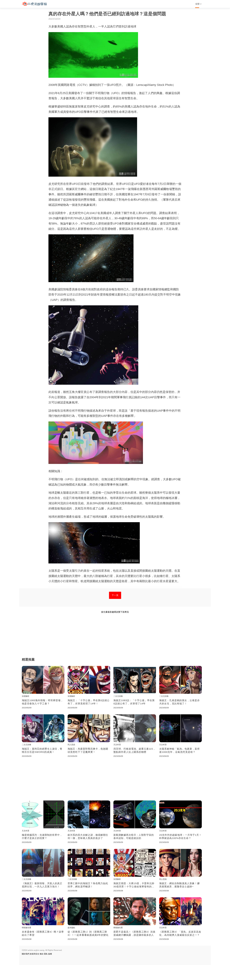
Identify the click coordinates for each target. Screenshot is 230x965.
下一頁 (115, 595)
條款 (41, 954)
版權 (50, 954)
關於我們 (25, 954)
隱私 (46, 954)
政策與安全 (34, 954)
